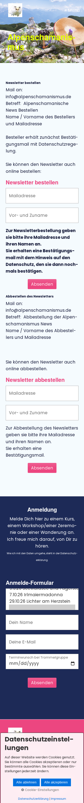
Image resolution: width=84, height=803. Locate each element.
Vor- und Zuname (23, 212)
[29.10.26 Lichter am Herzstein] (42, 601)
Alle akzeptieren (56, 782)
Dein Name (18, 619)
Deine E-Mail (19, 638)
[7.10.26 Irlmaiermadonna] (42, 595)
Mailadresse (19, 192)
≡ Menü (72, 10)
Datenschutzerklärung (33, 799)
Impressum (58, 799)
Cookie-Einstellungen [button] (41, 790)
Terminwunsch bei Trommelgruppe (38, 658)
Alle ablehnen (26, 782)
